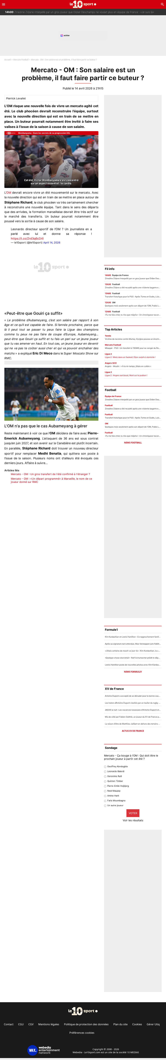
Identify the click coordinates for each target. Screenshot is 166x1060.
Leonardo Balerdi (115, 771)
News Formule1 (133, 671)
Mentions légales (48, 1024)
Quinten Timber (115, 781)
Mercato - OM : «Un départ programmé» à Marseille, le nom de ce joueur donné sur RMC (51, 480)
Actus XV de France (133, 730)
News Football (133, 442)
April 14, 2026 (51, 242)
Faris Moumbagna (116, 800)
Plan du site (120, 1024)
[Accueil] (83, 4)
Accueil (7, 59)
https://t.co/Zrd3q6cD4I (27, 238)
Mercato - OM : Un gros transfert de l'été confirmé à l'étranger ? (50, 474)
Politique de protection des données (86, 1024)
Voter (133, 813)
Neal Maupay (113, 790)
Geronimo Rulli (114, 776)
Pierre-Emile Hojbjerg (118, 786)
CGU (21, 1024)
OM (8, 192)
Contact (8, 1024)
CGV (31, 1024)
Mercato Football (21, 59)
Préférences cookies (81, 1033)
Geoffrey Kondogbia (117, 766)
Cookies (137, 1024)
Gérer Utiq (153, 1024)
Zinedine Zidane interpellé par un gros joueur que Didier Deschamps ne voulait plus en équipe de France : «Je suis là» (79, 8)
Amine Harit (113, 795)
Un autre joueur (115, 805)
